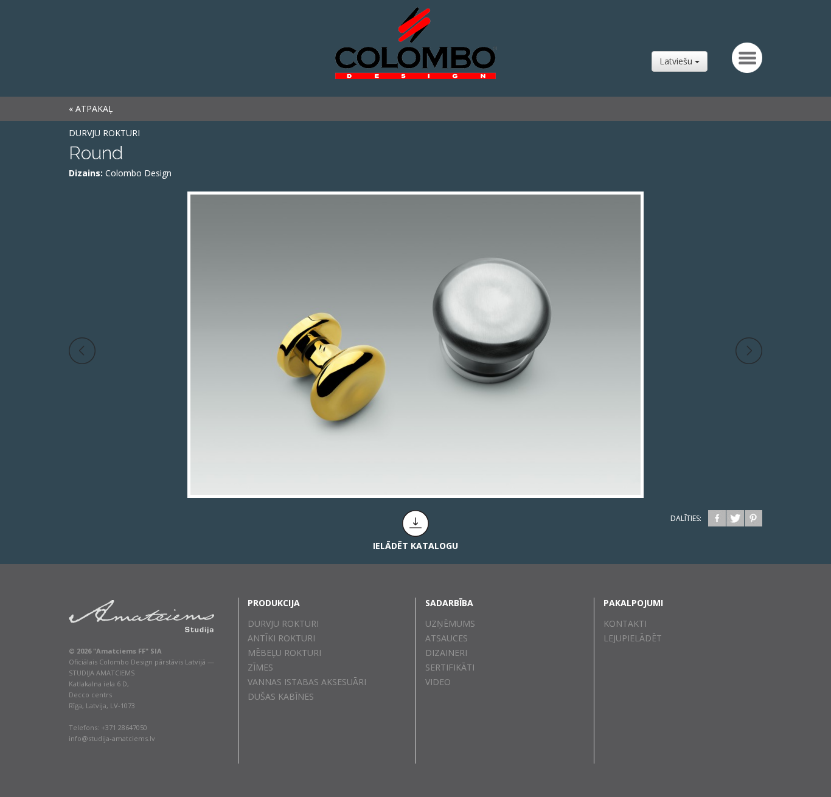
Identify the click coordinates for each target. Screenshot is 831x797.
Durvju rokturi (104, 133)
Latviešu (677, 61)
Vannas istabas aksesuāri (307, 682)
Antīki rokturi (281, 638)
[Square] (82, 351)
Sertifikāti (450, 667)
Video (438, 682)
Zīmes (260, 667)
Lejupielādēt (632, 638)
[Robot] (748, 351)
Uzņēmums (450, 623)
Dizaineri (446, 652)
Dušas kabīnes (281, 696)
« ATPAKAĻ (91, 108)
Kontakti (625, 623)
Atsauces (446, 638)
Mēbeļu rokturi (284, 652)
